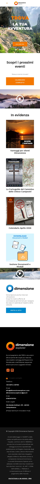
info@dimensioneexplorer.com (17, 390)
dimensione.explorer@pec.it (16, 393)
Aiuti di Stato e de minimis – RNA (20, 478)
